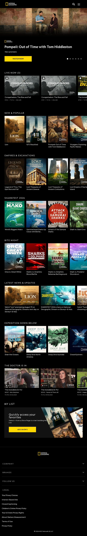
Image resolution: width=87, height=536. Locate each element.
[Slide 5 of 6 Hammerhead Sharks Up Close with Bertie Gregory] (78, 58)
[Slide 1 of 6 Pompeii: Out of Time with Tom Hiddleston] (67, 58)
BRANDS (7, 472)
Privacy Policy (7, 526)
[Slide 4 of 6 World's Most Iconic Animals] (75, 58)
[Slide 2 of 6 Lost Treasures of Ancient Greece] (70, 58)
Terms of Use (7, 521)
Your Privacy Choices (10, 495)
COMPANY (8, 464)
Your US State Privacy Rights (13, 513)
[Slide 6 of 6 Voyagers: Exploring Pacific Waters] (81, 58)
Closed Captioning (9, 504)
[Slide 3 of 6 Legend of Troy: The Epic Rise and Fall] (73, 58)
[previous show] (4, 35)
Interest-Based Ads (10, 500)
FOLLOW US (8, 481)
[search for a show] (73, 4)
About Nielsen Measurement (14, 517)
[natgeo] (11, 4)
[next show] (83, 35)
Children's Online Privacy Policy (14, 508)
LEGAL (5, 490)
